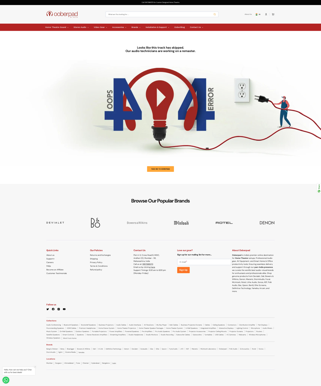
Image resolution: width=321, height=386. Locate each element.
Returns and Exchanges (100, 255)
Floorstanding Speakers (55, 328)
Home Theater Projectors (126, 328)
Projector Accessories (197, 331)
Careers (50, 262)
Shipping (94, 259)
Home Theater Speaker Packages (151, 328)
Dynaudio (143, 349)
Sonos (261, 349)
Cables (207, 325)
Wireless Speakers (53, 338)
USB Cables (219, 335)
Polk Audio (233, 349)
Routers (259, 331)
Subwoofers (197, 335)
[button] (266, 14)
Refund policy (96, 269)
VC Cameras (231, 335)
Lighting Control (242, 328)
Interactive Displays (226, 328)
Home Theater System (174, 328)
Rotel (254, 349)
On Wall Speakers (66, 331)
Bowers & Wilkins (83, 349)
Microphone (255, 328)
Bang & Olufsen (52, 349)
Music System (51, 331)
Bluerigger (70, 349)
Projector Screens (236, 331)
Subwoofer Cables (183, 335)
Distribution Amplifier (247, 325)
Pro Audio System (179, 331)
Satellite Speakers (53, 335)
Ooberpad (223, 349)
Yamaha (81, 352)
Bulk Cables (174, 325)
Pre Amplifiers (147, 331)
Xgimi (60, 352)
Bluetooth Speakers (71, 325)
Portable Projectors (99, 331)
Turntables (208, 335)
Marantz (195, 349)
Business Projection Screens (191, 325)
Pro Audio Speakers (162, 331)
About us (50, 255)
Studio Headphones (136, 335)
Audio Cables (121, 325)
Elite (157, 349)
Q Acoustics (244, 349)
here (153, 267)
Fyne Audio (173, 349)
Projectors (250, 331)
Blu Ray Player (161, 325)
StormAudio (51, 352)
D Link (100, 349)
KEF (187, 349)
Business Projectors (106, 325)
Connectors (232, 325)
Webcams (242, 335)
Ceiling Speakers (219, 325)
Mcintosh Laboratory (208, 349)
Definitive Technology (113, 349)
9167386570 (147, 264)
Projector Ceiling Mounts (217, 331)
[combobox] (162, 14)
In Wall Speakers (192, 328)
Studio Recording (167, 335)
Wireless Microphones (257, 335)
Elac (151, 349)
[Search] (215, 14)
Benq (62, 349)
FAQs (48, 266)
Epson (164, 349)
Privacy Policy (96, 262)
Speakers (80, 335)
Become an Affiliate (54, 269)
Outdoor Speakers (82, 331)
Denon (126, 349)
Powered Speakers (132, 331)
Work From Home (69, 338)
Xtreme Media (70, 352)
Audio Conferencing (53, 325)
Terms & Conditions (99, 266)
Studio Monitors (152, 335)
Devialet (135, 349)
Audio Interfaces (135, 325)
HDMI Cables (71, 328)
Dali (94, 349)
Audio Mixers (267, 328)
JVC (181, 349)
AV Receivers (149, 325)
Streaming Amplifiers (118, 335)
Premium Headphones (87, 328)
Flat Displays (262, 325)
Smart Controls (68, 335)
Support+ (50, 259)
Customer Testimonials (56, 273)
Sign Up (183, 269)
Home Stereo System (106, 328)
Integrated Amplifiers (208, 328)
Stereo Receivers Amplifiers (97, 335)
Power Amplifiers (115, 331)
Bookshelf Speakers (88, 325)
